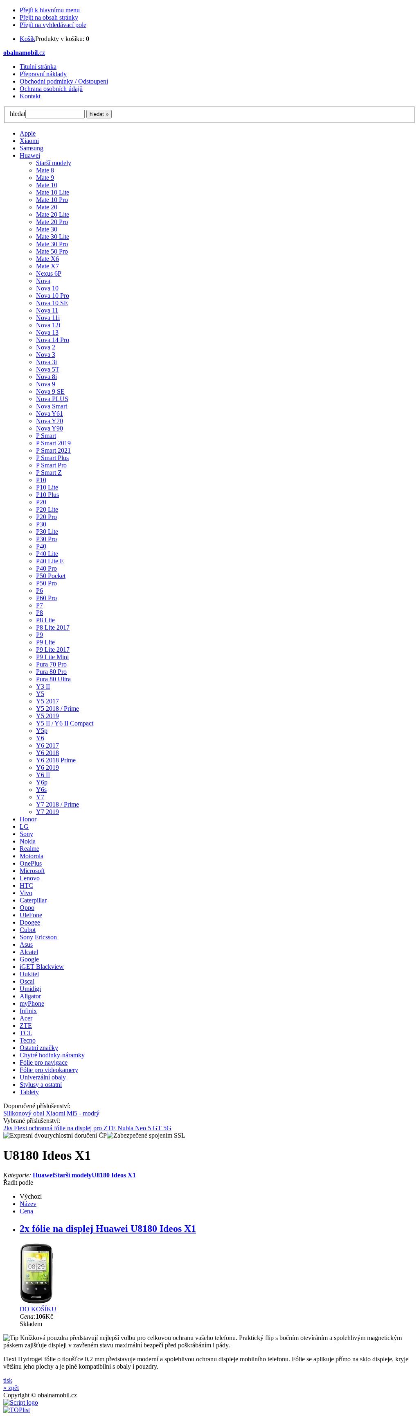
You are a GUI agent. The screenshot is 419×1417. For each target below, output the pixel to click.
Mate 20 (46, 207)
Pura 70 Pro (51, 664)
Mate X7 (47, 266)
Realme (29, 848)
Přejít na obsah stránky (49, 17)
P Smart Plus (52, 457)
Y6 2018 (47, 752)
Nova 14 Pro (52, 339)
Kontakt (30, 96)
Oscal (27, 981)
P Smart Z (49, 472)
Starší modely (53, 162)
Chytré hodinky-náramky (52, 1055)
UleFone (31, 914)
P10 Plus (47, 494)
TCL (26, 1032)
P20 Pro (46, 516)
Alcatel (29, 951)
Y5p (41, 730)
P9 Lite (45, 642)
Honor (28, 819)
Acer (26, 1018)
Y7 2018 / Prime (57, 804)
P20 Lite (47, 509)
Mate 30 (46, 229)
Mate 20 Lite (52, 214)
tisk (7, 1380)
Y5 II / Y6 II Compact (64, 723)
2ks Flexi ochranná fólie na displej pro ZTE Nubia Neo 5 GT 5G (87, 1128)
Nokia (28, 841)
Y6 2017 (47, 745)
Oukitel (29, 973)
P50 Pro (46, 583)
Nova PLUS (52, 398)
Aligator (30, 996)
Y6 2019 (47, 767)
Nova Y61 (49, 413)
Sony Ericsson (38, 937)
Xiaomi (29, 140)
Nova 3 (45, 354)
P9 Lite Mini (52, 656)
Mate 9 (45, 177)
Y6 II (43, 774)
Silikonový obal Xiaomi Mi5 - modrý (51, 1113)
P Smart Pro (51, 465)
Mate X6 (47, 258)
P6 (39, 590)
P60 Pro (46, 597)
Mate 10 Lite (52, 192)
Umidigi (30, 988)
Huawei (30, 155)
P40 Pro (46, 568)
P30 (41, 524)
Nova (43, 280)
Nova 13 (47, 332)
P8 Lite (45, 620)
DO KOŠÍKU (38, 1309)
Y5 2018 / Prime (57, 708)
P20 (41, 502)
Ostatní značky (39, 1047)
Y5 (40, 693)
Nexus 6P (48, 273)
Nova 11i (48, 317)
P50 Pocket (50, 575)
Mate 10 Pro (52, 199)
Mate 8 (45, 170)
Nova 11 (47, 310)
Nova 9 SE (50, 391)
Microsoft (32, 870)
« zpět (11, 1387)
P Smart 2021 (53, 450)
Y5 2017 (47, 701)
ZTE (26, 1025)
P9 (39, 634)
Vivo (26, 892)
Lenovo (30, 878)
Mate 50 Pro (52, 251)
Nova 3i (46, 361)
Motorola (31, 855)
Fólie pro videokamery (49, 1069)
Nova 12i (48, 325)
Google (29, 959)
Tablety (29, 1091)
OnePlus (31, 863)
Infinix (28, 1010)
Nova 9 (45, 384)
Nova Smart (51, 406)
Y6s (41, 789)
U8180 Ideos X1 (114, 1175)
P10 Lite (47, 487)
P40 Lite (47, 553)
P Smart (46, 435)
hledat (17, 113)
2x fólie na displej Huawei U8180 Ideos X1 (108, 1228)
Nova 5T (47, 369)
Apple (28, 133)
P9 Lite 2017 (53, 649)
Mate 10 (46, 184)
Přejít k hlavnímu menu (50, 10)
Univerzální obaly (43, 1077)
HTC (26, 885)
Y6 (40, 738)
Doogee (30, 922)
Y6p (41, 782)
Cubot (28, 929)
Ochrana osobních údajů (51, 88)
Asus (26, 944)
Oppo (27, 907)
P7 (39, 605)
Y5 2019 (47, 715)
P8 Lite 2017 (53, 627)
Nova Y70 (49, 420)
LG (24, 826)
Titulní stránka (38, 66)
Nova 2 (45, 347)
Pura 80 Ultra (53, 679)
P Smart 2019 (53, 443)
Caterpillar (33, 900)
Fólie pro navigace (44, 1062)
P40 (41, 546)
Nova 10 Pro (52, 295)
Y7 (40, 797)
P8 (39, 612)
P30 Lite (47, 531)
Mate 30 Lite (52, 236)
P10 (41, 479)
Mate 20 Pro (52, 221)
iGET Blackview (42, 966)
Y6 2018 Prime (56, 760)
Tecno (28, 1040)
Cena (26, 1211)
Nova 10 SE (52, 302)
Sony (26, 833)
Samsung (31, 148)
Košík (27, 38)
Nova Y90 (49, 428)
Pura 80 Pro (51, 671)
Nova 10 (47, 288)
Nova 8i (46, 376)
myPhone (32, 1003)
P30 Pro (46, 538)
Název (28, 1203)
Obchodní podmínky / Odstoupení (64, 81)
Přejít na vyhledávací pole (53, 24)
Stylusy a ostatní (41, 1084)
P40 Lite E (50, 561)
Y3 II (43, 686)
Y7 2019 (47, 811)
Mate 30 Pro (52, 243)
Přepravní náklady (43, 73)
